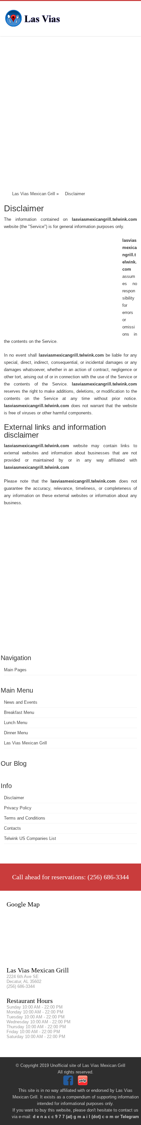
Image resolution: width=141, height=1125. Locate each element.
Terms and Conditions (24, 818)
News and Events (20, 702)
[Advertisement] (70, 114)
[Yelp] (83, 1083)
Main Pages (15, 669)
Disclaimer (14, 797)
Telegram (129, 1116)
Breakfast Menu (19, 712)
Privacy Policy (17, 807)
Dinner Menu (16, 732)
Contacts (12, 828)
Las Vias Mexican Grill (25, 742)
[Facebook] (69, 1083)
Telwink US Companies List (30, 838)
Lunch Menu (15, 722)
